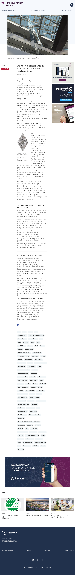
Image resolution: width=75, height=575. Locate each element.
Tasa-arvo (30, 425)
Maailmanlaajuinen (23, 373)
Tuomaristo (42, 432)
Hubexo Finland (67, 10)
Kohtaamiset (21, 363)
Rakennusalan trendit (9, 10)
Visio (19, 445)
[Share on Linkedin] (29, 325)
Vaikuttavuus (29, 439)
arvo (41, 339)
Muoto (41, 380)
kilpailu (20, 359)
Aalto (36, 332)
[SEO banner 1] (63, 82)
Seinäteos (34, 404)
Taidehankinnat (22, 411)
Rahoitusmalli (22, 401)
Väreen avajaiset (27, 442)
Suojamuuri (21, 408)
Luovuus (34, 370)
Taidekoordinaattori (34, 414)
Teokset (20, 428)
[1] (63, 102)
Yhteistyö (35, 445)
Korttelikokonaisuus (40, 363)
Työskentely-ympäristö (32, 435)
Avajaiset (25, 342)
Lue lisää (5, 68)
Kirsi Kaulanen (29, 359)
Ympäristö (21, 449)
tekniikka (38, 425)
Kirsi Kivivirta (38, 359)
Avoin (32, 342)
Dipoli (38, 342)
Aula (19, 342)
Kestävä (43, 356)
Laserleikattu (31, 366)
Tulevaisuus (33, 432)
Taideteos (21, 418)
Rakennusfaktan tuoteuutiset (39, 10)
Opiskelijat (43, 383)
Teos (26, 428)
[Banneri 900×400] (37, 486)
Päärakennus (40, 390)
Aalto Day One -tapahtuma (36, 335)
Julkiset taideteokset (24, 352)
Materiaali (32, 376)
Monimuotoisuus (22, 380)
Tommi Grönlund (22, 432)
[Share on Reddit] (24, 325)
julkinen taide (29, 349)
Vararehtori (39, 439)
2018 (24, 332)
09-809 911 (4, 543)
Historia (30, 345)
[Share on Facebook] (18, 325)
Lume (39, 366)
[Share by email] (32, 325)
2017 (19, 332)
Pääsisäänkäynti (22, 394)
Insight (42, 345)
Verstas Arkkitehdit (40, 442)
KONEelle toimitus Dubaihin (37, 515)
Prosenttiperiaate (35, 397)
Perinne (39, 394)
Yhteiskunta (26, 445)
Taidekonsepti (22, 414)
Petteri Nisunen (22, 397)
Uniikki (43, 435)
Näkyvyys (20, 383)
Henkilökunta (22, 345)
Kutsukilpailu (21, 366)
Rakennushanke (40, 401)
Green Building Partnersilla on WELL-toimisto (62, 516)
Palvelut (32, 394)
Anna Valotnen (33, 339)
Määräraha (34, 373)
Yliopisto (43, 445)
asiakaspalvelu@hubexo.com (9, 541)
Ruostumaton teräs (23, 404)
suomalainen (30, 408)
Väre (19, 442)
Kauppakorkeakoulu (23, 356)
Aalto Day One (22, 335)
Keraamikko (35, 356)
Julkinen (20, 349)
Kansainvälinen (37, 352)
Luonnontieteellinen (24, 370)
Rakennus (31, 401)
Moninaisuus (33, 380)
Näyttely (28, 383)
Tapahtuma (21, 425)
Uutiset (3, 65)
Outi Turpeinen (30, 390)
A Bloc (30, 332)
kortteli (30, 363)
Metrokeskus (41, 376)
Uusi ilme (20, 439)
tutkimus (20, 435)
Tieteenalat (34, 428)
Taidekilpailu (33, 411)
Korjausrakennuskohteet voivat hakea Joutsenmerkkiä (11, 517)
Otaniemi (20, 390)
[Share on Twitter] (21, 325)
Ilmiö (36, 345)
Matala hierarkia (22, 376)
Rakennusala (47, 550)
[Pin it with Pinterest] (27, 325)
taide (38, 408)
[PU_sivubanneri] (63, 122)
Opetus (35, 383)
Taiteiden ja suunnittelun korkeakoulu (29, 421)
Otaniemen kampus (36, 387)
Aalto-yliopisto (22, 339)
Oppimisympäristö (23, 387)
